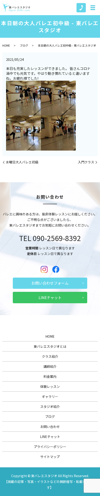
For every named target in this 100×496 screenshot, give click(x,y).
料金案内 (50, 376)
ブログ (24, 45)
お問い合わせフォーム (50, 283)
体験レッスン (50, 386)
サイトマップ (50, 456)
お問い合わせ (50, 426)
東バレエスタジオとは (50, 346)
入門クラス (86, 162)
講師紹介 (50, 366)
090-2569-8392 (57, 238)
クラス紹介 (50, 356)
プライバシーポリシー (50, 446)
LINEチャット (50, 297)
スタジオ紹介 (50, 406)
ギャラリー (50, 396)
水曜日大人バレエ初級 (22, 162)
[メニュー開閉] (92, 7)
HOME (6, 45)
